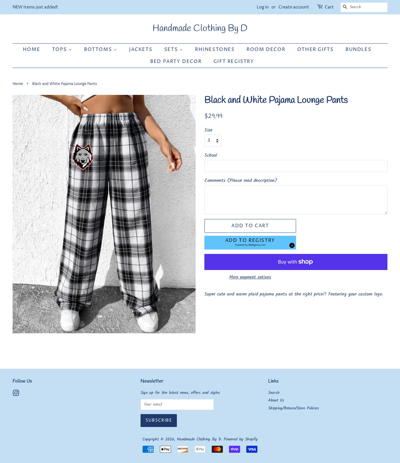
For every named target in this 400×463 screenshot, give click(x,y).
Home (31, 49)
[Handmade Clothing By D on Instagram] (16, 395)
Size (208, 130)
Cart (329, 7)
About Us (276, 400)
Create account (293, 7)
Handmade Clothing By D (200, 28)
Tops (60, 49)
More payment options (250, 277)
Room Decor (266, 49)
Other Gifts (315, 49)
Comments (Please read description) (240, 180)
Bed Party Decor (175, 61)
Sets (172, 49)
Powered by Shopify (241, 439)
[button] (250, 243)
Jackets (140, 49)
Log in (263, 7)
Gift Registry (233, 61)
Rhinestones (215, 49)
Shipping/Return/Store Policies (293, 408)
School (210, 155)
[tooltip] (292, 245)
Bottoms (99, 49)
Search (274, 393)
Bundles (358, 49)
